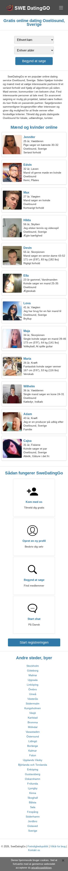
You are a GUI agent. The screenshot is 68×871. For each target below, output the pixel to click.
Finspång (32, 811)
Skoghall (33, 797)
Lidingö (32, 741)
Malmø (33, 675)
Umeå (32, 694)
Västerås (32, 698)
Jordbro (32, 821)
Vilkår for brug (58, 846)
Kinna (32, 793)
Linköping (32, 684)
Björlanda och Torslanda (32, 764)
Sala (32, 807)
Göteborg (32, 670)
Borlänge (32, 745)
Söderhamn (33, 816)
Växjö (32, 712)
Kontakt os (34, 850)
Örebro (32, 689)
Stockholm (32, 665)
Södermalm (32, 703)
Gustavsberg (32, 774)
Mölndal (32, 727)
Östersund (32, 736)
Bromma (33, 722)
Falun (32, 755)
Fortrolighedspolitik (38, 846)
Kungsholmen (32, 708)
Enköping (32, 769)
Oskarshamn (32, 778)
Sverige (32, 830)
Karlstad (33, 717)
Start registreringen (34, 642)
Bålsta (32, 802)
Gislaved (32, 825)
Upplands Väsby (32, 760)
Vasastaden (33, 731)
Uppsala (33, 679)
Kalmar (32, 750)
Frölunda (32, 783)
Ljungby (32, 788)
